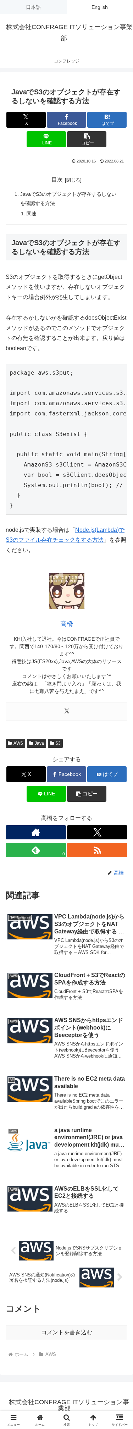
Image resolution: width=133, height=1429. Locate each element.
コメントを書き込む (66, 1332)
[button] (86, 139)
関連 (32, 213)
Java (39, 743)
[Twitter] (66, 711)
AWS (18, 743)
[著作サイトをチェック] (36, 832)
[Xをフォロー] (97, 832)
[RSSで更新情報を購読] (97, 850)
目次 (57, 180)
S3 (58, 743)
